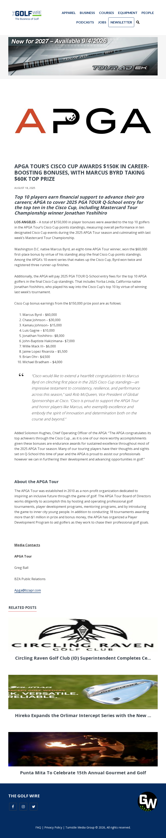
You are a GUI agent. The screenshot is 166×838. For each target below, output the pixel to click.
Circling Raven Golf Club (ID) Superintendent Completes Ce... (83, 658)
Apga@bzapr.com (27, 590)
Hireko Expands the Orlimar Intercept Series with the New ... (83, 715)
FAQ (38, 827)
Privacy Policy (53, 827)
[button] (138, 22)
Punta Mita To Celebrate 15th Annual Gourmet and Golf (83, 772)
